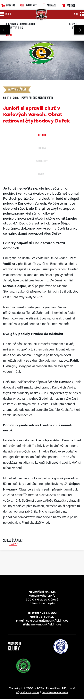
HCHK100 (10, 5)
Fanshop (71, 5)
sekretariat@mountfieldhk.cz (47, 620)
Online (9, 35)
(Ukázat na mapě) (42, 603)
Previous (5, 30)
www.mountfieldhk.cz (46, 624)
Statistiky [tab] (42, 161)
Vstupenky (31, 5)
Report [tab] (42, 135)
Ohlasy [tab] (42, 148)
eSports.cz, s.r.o (27, 692)
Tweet (13, 544)
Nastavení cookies (55, 692)
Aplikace (51, 5)
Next (79, 30)
